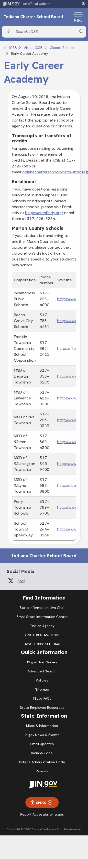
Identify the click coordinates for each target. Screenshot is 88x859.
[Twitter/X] (11, 581)
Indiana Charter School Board (33, 17)
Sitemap (42, 689)
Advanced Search (42, 671)
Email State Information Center (42, 616)
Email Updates (42, 744)
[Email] (21, 581)
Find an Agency (42, 626)
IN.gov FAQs (42, 698)
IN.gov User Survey (42, 662)
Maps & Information (42, 725)
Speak (41, 802)
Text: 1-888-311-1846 (42, 644)
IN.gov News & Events (42, 735)
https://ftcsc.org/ (72, 348)
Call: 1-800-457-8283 (42, 635)
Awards (42, 771)
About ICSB (33, 47)
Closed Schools (62, 47)
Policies (42, 680)
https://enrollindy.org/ (44, 212)
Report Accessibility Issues (42, 814)
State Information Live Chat (42, 607)
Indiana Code (42, 753)
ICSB (13, 47)
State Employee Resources (42, 707)
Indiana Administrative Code (42, 762)
